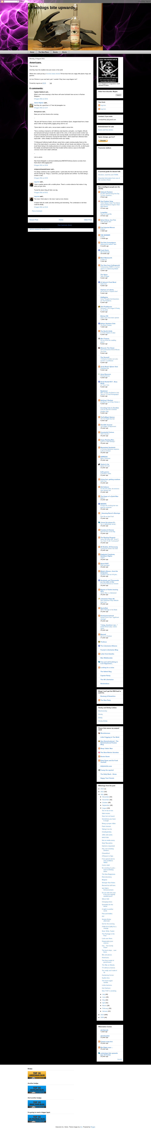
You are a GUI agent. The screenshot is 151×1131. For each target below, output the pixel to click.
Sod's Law (103, 481)
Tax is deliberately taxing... (108, 524)
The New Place (44, 52)
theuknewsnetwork (107, 615)
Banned (103, 634)
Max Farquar (104, 338)
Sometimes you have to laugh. (109, 819)
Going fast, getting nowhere (110, 479)
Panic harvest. (106, 826)
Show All (119, 1059)
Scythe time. (106, 978)
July (103, 994)
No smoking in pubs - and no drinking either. (109, 869)
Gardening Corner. (108, 975)
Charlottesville (104, 368)
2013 (102, 789)
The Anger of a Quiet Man (109, 496)
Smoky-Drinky (102, 721)
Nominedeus (104, 683)
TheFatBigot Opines (107, 417)
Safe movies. (106, 813)
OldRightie (104, 297)
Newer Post (33, 220)
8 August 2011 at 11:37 (41, 108)
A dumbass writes (105, 473)
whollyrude (104, 1030)
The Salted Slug (106, 671)
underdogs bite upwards (51, 7)
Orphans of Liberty (107, 290)
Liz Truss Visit (104, 385)
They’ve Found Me (106, 214)
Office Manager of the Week (108, 610)
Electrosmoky (102, 711)
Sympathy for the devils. (107, 905)
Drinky (100, 717)
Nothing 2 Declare (106, 400)
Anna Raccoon (105, 374)
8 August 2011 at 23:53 (41, 178)
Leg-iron (36, 182)
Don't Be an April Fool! (107, 516)
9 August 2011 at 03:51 (41, 192)
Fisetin (102, 237)
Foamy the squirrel (107, 770)
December (106, 797)
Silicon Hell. (105, 899)
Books (55, 52)
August (104, 808)
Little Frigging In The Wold (109, 737)
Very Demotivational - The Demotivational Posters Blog (109, 742)
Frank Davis (104, 250)
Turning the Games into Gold (109, 548)
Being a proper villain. (109, 823)
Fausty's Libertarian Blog (109, 650)
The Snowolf (104, 357)
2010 (102, 1014)
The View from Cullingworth (110, 265)
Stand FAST (104, 563)
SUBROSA (104, 457)
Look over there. (107, 938)
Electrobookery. (107, 877)
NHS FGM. (105, 837)
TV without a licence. (108, 968)
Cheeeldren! (106, 853)
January (105, 1011)
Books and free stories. (105, 130)
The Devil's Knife (106, 331)
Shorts (64, 52)
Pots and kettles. (107, 913)
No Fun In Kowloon (106, 636)
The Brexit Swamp (105, 325)
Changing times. (107, 902)
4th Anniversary (105, 252)
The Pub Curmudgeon (108, 242)
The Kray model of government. (108, 961)
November (106, 800)
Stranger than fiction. (108, 882)
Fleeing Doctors (105, 376)
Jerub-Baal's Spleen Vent (109, 366)
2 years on (103, 259)
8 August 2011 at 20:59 (41, 165)
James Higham (39, 103)
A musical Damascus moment (109, 583)
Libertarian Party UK (107, 599)
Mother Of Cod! (105, 466)
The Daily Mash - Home (108, 774)
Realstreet (104, 391)
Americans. (105, 957)
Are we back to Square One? (109, 291)
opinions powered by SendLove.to (39, 229)
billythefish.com (106, 766)
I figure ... (103, 557)
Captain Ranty (105, 675)
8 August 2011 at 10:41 (41, 99)
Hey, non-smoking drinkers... (108, 849)
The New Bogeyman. (109, 874)
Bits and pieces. (107, 955)
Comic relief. (106, 865)
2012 (102, 791)
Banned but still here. (109, 885)
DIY (103, 916)
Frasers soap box (106, 1041)
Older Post (88, 220)
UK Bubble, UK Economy (109, 547)
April (104, 1003)
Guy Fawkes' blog (106, 201)
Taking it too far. (107, 829)
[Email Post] (50, 83)
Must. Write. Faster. (108, 931)
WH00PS (103, 504)
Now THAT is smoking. (109, 991)
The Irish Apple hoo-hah (107, 419)
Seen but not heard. (108, 816)
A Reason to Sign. (108, 856)
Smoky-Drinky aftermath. (106, 920)
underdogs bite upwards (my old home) (109, 1054)
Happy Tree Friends (107, 778)
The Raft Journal (106, 425)
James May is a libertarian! (108, 593)
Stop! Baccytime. (107, 843)
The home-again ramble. (107, 981)
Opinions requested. (108, 846)
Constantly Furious (107, 432)
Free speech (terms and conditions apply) (108, 860)
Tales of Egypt (104, 276)
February (105, 1008)
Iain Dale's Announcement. (108, 889)
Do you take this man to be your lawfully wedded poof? (109, 894)
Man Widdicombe (106, 658)
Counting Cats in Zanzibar (109, 408)
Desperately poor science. (107, 942)
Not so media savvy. (108, 840)
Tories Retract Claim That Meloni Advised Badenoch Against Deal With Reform (110, 204)
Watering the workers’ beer (108, 244)
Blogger (93, 1127)
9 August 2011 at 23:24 (41, 207)
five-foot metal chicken (53, 73)
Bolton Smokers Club (107, 323)
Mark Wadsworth (106, 258)
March (104, 1005)
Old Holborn (104, 487)
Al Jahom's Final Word (108, 282)
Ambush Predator (106, 192)
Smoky (100, 714)
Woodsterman (105, 733)
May (103, 1000)
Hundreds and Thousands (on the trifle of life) (109, 581)
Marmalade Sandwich (107, 447)
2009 (102, 1017)
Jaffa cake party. (107, 835)
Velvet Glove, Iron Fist (108, 220)
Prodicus (103, 642)
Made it (102, 498)
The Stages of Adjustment (108, 426)
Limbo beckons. (107, 985)
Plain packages (105, 565)
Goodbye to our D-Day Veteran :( (110, 402)
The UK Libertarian (107, 679)
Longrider (103, 212)
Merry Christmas (105, 458)
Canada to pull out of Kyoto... (109, 574)
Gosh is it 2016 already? (107, 441)
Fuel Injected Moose (107, 227)
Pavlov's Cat (104, 464)
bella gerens (104, 472)
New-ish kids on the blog (107, 531)
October (105, 802)
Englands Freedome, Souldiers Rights (107, 555)
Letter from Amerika (107, 654)
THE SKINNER (105, 235)
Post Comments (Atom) (65, 225)
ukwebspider (105, 1036)
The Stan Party (105, 700)
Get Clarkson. (106, 988)
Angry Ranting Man (107, 440)
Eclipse (102, 229)
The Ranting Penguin (107, 537)
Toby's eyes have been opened (109, 317)
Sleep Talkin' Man (106, 748)
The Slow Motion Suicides (109, 752)
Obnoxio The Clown (107, 348)
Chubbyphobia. (107, 832)
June (104, 997)
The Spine (104, 274)
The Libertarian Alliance (108, 646)
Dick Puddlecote (106, 306)
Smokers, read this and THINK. (108, 175)
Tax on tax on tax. (107, 810)
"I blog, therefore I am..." (109, 625)
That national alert (105, 221)
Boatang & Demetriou (107, 696)
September (106, 805)
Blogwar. (104, 880)
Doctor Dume (105, 756)
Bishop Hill (104, 316)
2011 (102, 794)
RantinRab (104, 608)
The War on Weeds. (108, 965)
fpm (81, 1127)
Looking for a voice (107, 667)
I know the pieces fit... (108, 522)
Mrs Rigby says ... (106, 1047)
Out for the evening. (108, 924)
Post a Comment (37, 211)
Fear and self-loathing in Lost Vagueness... (109, 662)
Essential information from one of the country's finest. (109, 179)
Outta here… (104, 284)
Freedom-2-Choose (107, 530)
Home (32, 52)
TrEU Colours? (104, 434)
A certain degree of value (107, 333)
